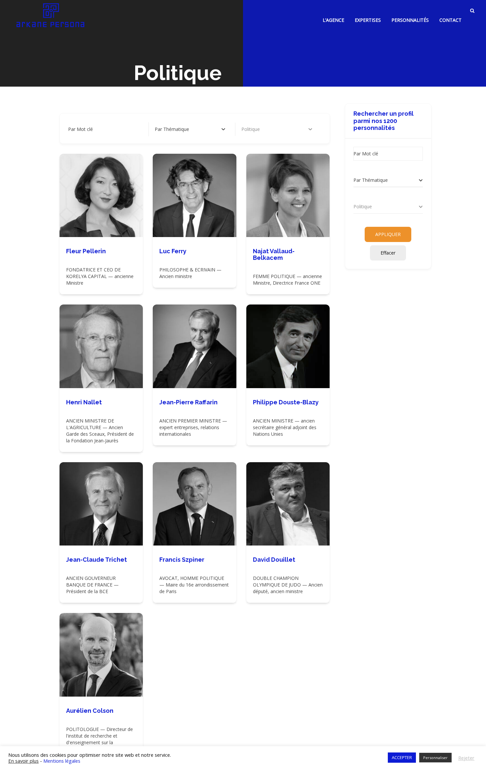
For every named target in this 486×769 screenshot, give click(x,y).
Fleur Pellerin (86, 251)
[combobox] (190, 129)
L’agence (333, 20)
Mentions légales (61, 760)
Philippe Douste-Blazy (286, 402)
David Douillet (274, 559)
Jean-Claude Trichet (96, 559)
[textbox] (172, 129)
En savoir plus (23, 761)
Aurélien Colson (89, 710)
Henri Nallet (84, 402)
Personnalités (410, 20)
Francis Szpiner (181, 559)
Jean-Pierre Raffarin (188, 402)
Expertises (368, 20)
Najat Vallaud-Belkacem (274, 254)
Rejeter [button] (466, 758)
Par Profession (257, 129)
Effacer (388, 253)
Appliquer (388, 234)
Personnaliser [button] (435, 757)
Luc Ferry (172, 251)
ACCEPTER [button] (402, 757)
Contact (450, 20)
